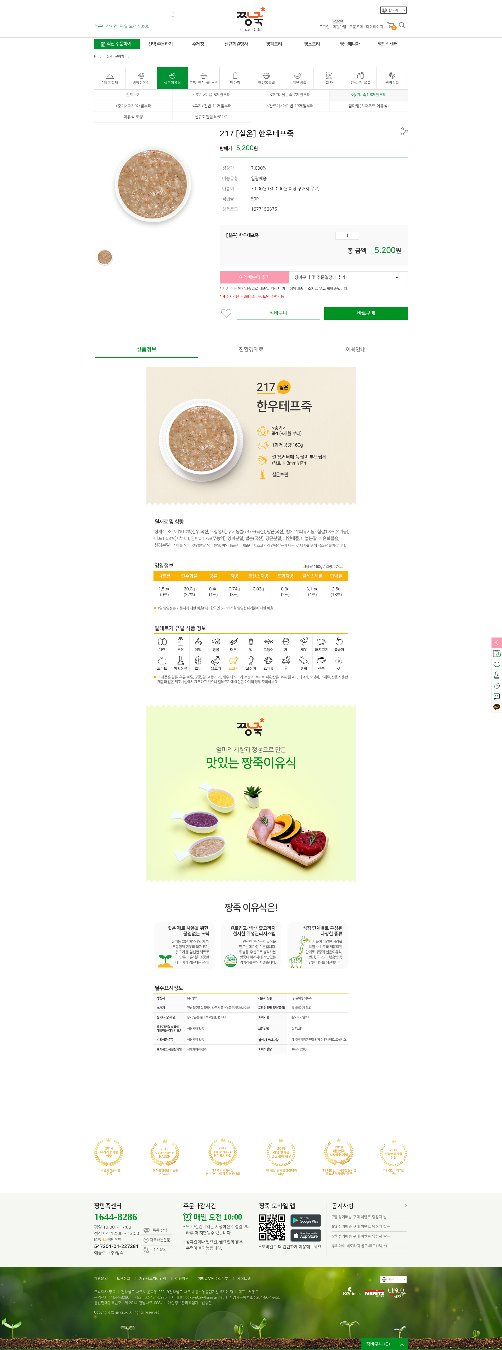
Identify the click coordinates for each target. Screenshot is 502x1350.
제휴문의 (101, 1279)
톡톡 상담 (160, 1230)
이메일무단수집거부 (213, 1279)
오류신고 (123, 1279)
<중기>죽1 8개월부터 (369, 95)
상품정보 (146, 349)
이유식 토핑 (133, 117)
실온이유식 (172, 83)
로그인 (324, 27)
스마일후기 (497, 664)
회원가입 (339, 26)
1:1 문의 (497, 696)
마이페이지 (374, 27)
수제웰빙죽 (297, 83)
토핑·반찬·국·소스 (204, 83)
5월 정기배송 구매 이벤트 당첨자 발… (361, 1236)
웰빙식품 (392, 83)
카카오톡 (497, 707)
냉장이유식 (141, 83)
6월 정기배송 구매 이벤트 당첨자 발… (361, 1227)
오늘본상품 (497, 685)
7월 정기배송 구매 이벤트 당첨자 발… (361, 1217)
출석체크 (497, 675)
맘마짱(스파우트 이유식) (369, 106)
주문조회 (356, 27)
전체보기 (133, 95)
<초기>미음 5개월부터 (212, 95)
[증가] (355, 236)
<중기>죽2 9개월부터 (133, 106)
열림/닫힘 (497, 643)
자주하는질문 (160, 1240)
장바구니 (278, 313)
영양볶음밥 (266, 83)
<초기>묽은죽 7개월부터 (290, 95)
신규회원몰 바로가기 (212, 117)
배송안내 (497, 653)
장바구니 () (378, 1344)
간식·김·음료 (361, 83)
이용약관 (182, 1279)
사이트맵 (244, 1279)
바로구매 (366, 313)
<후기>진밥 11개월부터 (212, 106)
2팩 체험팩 (109, 83)
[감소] (339, 236)
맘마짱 (235, 83)
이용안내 (356, 349)
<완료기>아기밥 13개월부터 (290, 106)
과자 (329, 83)
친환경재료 (251, 349)
